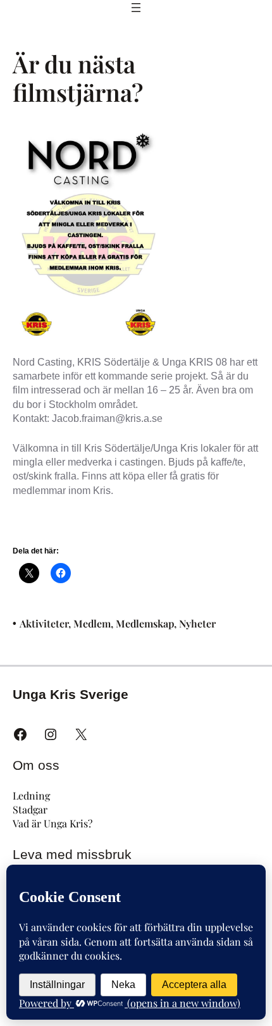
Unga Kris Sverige (70, 694)
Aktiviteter (44, 623)
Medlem (92, 623)
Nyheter (197, 623)
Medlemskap (145, 623)
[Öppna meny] (136, 7)
